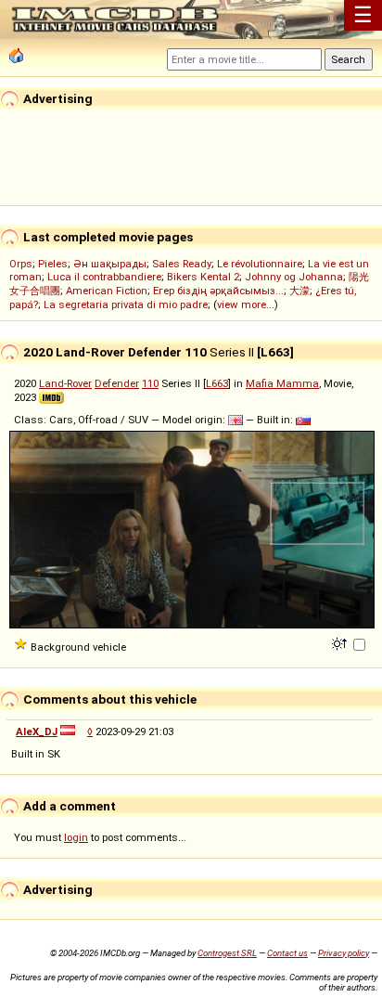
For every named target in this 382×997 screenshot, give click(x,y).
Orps (20, 263)
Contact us (287, 953)
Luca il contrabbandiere (104, 276)
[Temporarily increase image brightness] (341, 642)
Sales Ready (181, 263)
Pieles (53, 263)
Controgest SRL (227, 953)
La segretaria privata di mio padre (126, 304)
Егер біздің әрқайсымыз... (218, 290)
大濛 (299, 290)
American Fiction (106, 290)
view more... (245, 304)
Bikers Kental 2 (203, 276)
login (76, 837)
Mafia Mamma (282, 383)
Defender (117, 383)
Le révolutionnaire (259, 263)
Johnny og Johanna (294, 276)
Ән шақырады (109, 263)
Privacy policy (343, 953)
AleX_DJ (36, 731)
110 (150, 383)
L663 (217, 383)
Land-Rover (65, 383)
